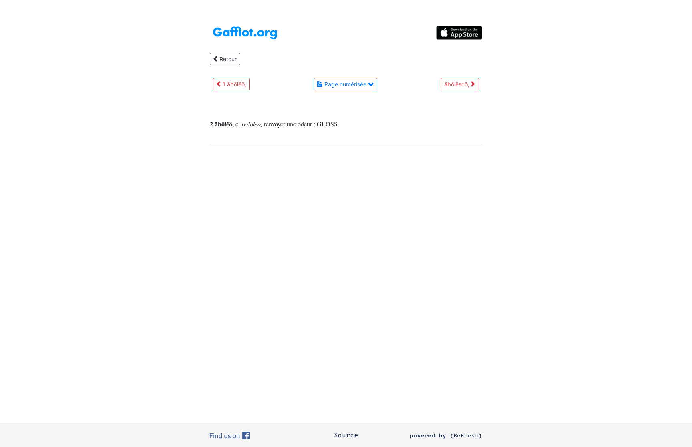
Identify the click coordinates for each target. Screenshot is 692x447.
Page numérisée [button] (345, 84)
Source (346, 436)
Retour (227, 59)
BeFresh (466, 436)
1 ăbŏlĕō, (233, 84)
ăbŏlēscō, (457, 84)
